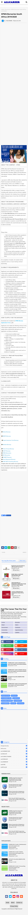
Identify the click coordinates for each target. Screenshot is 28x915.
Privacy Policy (14, 906)
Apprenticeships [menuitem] (19, 630)
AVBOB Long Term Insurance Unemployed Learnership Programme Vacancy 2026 (15, 779)
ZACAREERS (14, 912)
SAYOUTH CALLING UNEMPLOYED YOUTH (16, 677)
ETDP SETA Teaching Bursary (10, 461)
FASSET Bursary (7, 457)
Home (2, 9)
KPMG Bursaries (7, 453)
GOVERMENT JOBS (7, 698)
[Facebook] (2, 547)
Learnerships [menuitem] (5, 632)
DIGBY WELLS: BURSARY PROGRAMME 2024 (17, 575)
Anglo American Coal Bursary (10, 440)
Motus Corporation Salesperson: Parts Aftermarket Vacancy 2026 (16, 792)
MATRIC (14, 703)
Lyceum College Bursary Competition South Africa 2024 (18, 593)
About (12, 902)
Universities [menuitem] (4, 630)
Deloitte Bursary (7, 444)
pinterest (8, 649)
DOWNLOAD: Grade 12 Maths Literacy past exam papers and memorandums (17, 670)
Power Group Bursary (8, 448)
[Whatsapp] (9, 547)
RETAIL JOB (21, 703)
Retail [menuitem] (3, 625)
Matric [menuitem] (16, 625)
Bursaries (7, 9)
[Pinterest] (12, 547)
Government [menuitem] (5, 627)
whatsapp (8, 645)
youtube (22, 653)
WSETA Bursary (7, 436)
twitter (22, 641)
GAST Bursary (6, 451)
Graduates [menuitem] (17, 627)
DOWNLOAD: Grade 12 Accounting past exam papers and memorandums (17, 684)
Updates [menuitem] (17, 632)
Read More (16, 570)
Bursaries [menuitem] (17, 622)
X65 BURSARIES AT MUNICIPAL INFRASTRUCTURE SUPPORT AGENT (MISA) (19, 584)
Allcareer (12, 909)
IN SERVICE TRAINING (7, 700)
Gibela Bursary (6, 431)
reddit (21, 645)
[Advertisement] (14, 37)
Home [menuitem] (3, 622)
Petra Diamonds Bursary (9, 459)
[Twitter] (5, 547)
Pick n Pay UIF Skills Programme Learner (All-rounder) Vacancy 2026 (17, 799)
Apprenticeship (6, 695)
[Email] (15, 547)
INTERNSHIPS (18, 700)
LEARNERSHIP (6, 703)
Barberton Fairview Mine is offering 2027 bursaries (18, 566)
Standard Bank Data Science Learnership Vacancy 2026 (15, 785)
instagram (8, 653)
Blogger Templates (13, 910)
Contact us (19, 902)
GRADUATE (16, 698)
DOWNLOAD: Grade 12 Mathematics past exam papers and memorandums (17, 663)
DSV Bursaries (6, 455)
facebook (8, 641)
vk (21, 649)
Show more (23, 560)
